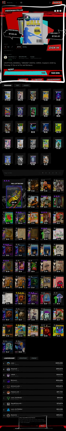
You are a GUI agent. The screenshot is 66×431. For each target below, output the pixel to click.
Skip (37, 426)
